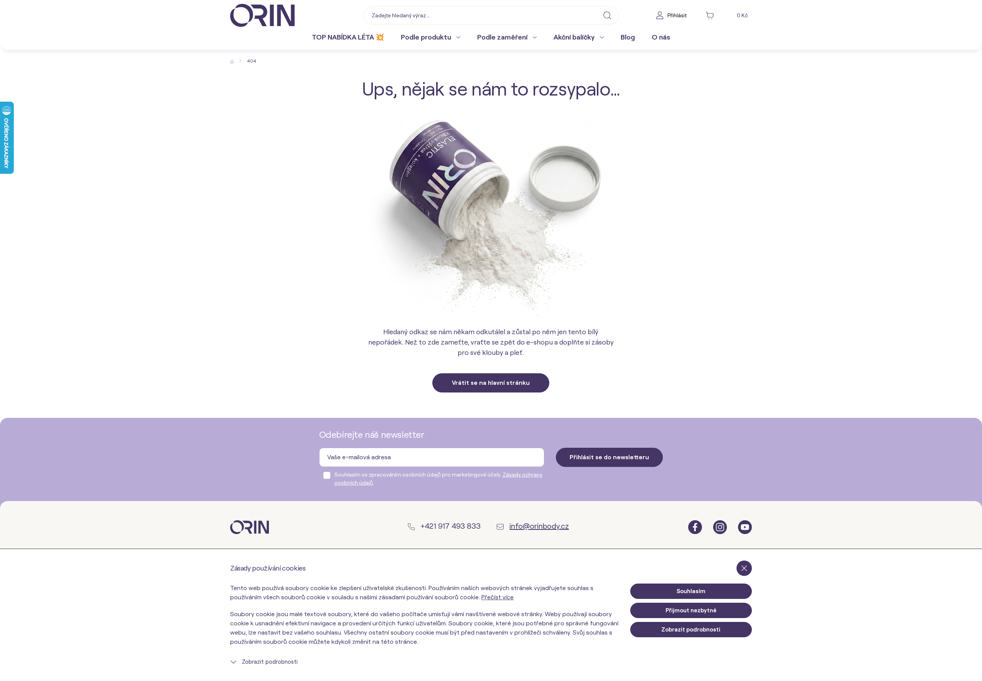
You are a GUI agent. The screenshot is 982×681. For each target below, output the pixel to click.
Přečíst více (497, 597)
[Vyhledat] (607, 15)
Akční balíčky (575, 37)
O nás (661, 37)
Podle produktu (427, 37)
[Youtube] (745, 526)
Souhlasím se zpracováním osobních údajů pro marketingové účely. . (438, 479)
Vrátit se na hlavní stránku (491, 382)
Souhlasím (691, 591)
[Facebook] (696, 526)
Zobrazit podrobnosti (269, 662)
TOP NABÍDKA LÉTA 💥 (348, 37)
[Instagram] (720, 526)
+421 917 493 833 (450, 526)
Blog (628, 37)
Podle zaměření (503, 37)
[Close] (744, 568)
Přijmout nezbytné (691, 610)
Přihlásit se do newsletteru (609, 457)
